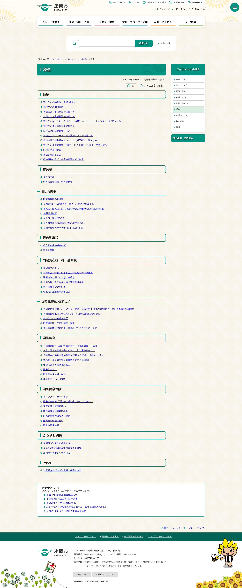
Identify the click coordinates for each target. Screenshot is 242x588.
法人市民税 (48, 177)
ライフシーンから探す (77, 59)
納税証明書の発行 (52, 150)
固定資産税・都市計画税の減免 (59, 323)
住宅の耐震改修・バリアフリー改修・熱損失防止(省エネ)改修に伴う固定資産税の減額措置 (88, 309)
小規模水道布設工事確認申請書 (62, 499)
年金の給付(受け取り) (54, 379)
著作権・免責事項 (110, 536)
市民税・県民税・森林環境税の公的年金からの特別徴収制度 (73, 208)
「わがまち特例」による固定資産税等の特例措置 (68, 272)
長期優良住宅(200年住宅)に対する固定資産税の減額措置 (71, 314)
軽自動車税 (48, 250)
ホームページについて (85, 536)
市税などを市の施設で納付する (59, 112)
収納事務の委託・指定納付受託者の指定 (63, 159)
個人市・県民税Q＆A (53, 218)
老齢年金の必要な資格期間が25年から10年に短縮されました (73, 355)
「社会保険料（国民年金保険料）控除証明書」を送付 (70, 345)
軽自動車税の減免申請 (54, 245)
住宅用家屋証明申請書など (56, 291)
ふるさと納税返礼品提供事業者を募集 (62, 448)
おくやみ (180, 121)
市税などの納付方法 (53, 107)
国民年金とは (50, 369)
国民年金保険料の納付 (54, 374)
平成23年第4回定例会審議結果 (61, 494)
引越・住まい (182, 103)
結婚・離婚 (181, 97)
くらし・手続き (51, 21)
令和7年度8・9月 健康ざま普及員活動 (66, 511)
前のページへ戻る (172, 528)
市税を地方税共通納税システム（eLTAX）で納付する (70, 140)
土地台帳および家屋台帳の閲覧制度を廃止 (64, 282)
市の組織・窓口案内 (183, 138)
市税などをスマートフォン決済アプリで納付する (68, 135)
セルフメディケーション (55, 397)
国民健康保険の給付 (53, 420)
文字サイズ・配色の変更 (157, 2)
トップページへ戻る (195, 528)
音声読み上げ (179, 2)
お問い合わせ (180, 9)
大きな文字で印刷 (153, 85)
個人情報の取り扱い (133, 536)
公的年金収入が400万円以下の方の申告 (63, 228)
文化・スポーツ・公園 (135, 21)
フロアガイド (83, 574)
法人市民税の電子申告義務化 (57, 182)
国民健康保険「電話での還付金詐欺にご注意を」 (68, 401)
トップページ (58, 59)
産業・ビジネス (163, 21)
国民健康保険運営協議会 (55, 411)
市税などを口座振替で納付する (59, 126)
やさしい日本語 (119, 2)
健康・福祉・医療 (79, 21)
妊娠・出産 (181, 79)
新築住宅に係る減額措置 (55, 318)
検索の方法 (165, 43)
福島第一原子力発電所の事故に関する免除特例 (66, 360)
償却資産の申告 (51, 268)
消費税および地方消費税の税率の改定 (62, 470)
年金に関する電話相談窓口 (56, 365)
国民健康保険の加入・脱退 (56, 416)
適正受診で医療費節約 (54, 406)
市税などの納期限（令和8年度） (59, 102)
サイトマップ (163, 9)
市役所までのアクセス (106, 574)
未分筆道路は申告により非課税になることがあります (70, 328)
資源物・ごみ (182, 115)
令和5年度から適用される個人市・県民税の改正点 (68, 204)
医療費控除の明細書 (53, 199)
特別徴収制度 (50, 213)
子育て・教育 (107, 21)
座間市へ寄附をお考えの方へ (57, 443)
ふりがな (136, 2)
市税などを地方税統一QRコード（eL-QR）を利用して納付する (75, 145)
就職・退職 (181, 91)
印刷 (133, 86)
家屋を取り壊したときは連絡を (59, 277)
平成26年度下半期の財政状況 (61, 503)
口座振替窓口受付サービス (56, 131)
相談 (178, 127)
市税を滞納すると (52, 154)
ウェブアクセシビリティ (160, 536)
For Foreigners (198, 9)
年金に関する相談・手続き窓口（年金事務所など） (69, 350)
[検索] (234, 7)
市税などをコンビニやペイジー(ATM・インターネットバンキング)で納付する (82, 121)
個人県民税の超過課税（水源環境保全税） (64, 223)
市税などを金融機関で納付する (59, 116)
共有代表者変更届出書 (54, 287)
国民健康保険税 (51, 425)
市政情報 (191, 21)
